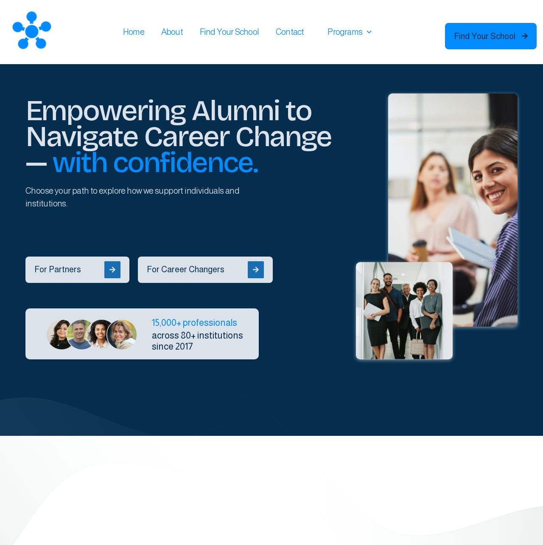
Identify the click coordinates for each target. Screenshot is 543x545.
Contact (290, 32)
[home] (31, 31)
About (172, 32)
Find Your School (229, 32)
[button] (350, 32)
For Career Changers (203, 269)
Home (133, 32)
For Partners (74, 269)
